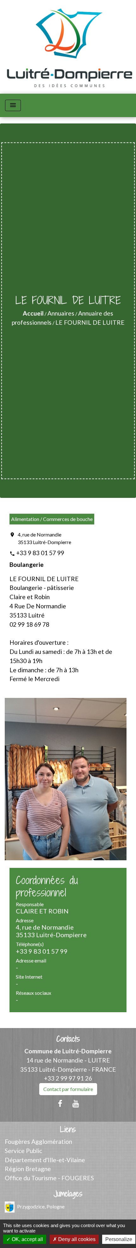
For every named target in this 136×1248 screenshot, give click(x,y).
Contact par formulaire (68, 1089)
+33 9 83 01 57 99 (40, 552)
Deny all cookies (76, 1239)
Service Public (23, 1150)
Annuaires (60, 313)
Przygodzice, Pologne (41, 1206)
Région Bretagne (28, 1168)
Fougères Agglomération (38, 1141)
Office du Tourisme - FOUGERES (49, 1178)
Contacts (68, 1039)
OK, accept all (26, 1239)
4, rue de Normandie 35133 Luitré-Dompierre (44, 538)
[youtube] (76, 1103)
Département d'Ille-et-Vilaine (45, 1159)
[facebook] (60, 1103)
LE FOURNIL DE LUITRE (90, 322)
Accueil (33, 313)
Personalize (118, 1239)
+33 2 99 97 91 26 (68, 1078)
